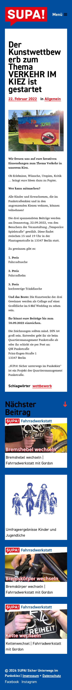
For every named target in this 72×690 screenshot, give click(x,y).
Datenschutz (51, 675)
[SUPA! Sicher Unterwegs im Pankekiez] (26, 14)
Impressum (31, 675)
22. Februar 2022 (22, 99)
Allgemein (53, 99)
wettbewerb (42, 386)
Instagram (29, 681)
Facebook (12, 681)
